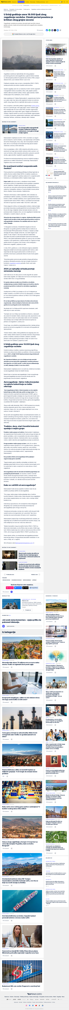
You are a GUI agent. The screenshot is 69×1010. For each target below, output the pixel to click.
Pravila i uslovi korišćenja (37, 1002)
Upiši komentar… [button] (11, 626)
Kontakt (20, 1002)
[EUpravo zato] (6, 2)
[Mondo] (9, 999)
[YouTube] (36, 1005)
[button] (40, 30)
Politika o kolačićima (27, 1002)
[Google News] (42, 1005)
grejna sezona (6, 580)
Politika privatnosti (47, 1002)
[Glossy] (31, 999)
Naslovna (6, 9)
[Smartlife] (42, 999)
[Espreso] (19, 999)
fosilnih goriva (35, 105)
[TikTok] (39, 1005)
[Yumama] (53, 999)
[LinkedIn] (33, 1005)
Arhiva (53, 1002)
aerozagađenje (27, 580)
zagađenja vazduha (15, 263)
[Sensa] (47, 999)
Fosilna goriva (27, 9)
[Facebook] (29, 1005)
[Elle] (24, 999)
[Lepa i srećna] (36, 999)
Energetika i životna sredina (16, 9)
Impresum (16, 1002)
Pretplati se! (28, 610)
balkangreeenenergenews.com (23, 543)
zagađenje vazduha (16, 580)
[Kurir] (14, 999)
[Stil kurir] (27, 999)
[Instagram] (26, 1005)
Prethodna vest (10, 574)
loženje (34, 580)
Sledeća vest (34, 574)
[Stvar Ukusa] (60, 999)
